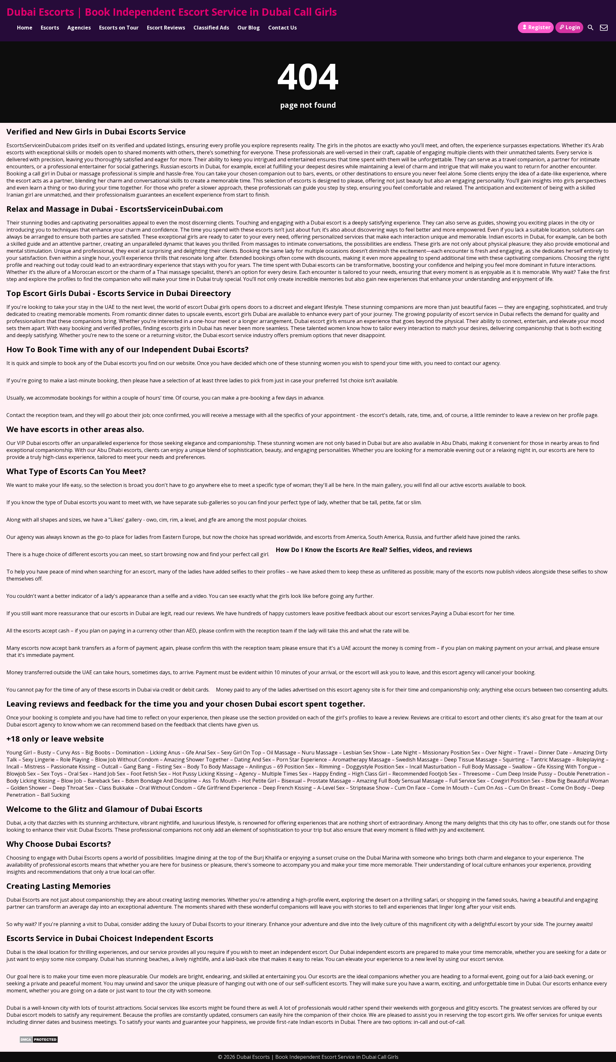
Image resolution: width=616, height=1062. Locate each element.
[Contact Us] (604, 27)
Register (539, 27)
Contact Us (282, 27)
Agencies (79, 27)
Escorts (50, 27)
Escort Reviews (166, 27)
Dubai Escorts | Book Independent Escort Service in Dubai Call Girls (171, 12)
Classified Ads (211, 27)
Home (24, 27)
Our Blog (248, 27)
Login (573, 27)
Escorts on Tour (119, 27)
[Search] (590, 27)
